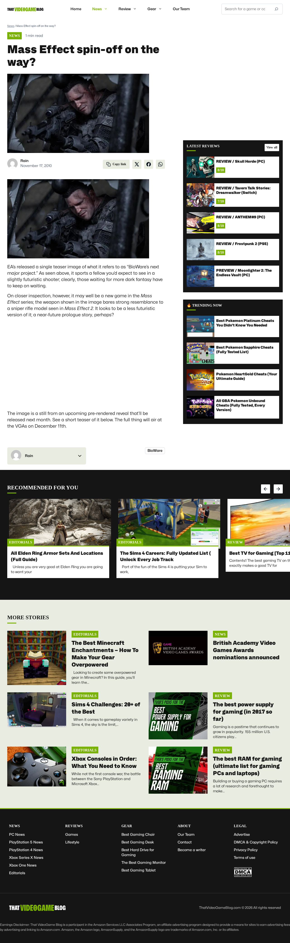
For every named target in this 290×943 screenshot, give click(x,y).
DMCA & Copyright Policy (256, 842)
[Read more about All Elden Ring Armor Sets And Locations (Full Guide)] (60, 524)
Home (75, 9)
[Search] (276, 9)
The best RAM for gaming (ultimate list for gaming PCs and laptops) (247, 765)
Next (278, 488)
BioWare (154, 450)
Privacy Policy (246, 850)
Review (124, 9)
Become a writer (192, 850)
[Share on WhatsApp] (160, 164)
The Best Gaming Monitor (143, 862)
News (97, 9)
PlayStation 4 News (26, 850)
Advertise (242, 834)
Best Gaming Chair (138, 834)
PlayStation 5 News (26, 842)
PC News (17, 834)
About (184, 826)
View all (271, 147)
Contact (185, 842)
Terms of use (244, 857)
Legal (240, 826)
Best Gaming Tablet (138, 870)
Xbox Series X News (26, 857)
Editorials (20, 542)
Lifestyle (72, 842)
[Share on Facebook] (148, 164)
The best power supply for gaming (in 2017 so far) (243, 711)
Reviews (74, 826)
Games (71, 834)
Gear (151, 9)
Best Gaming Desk (137, 842)
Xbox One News (22, 865)
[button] (46, 455)
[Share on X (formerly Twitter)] (136, 164)
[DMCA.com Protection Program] (243, 876)
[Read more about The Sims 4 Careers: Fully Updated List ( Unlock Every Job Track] (169, 524)
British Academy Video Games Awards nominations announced (246, 650)
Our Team (181, 9)
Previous (265, 488)
